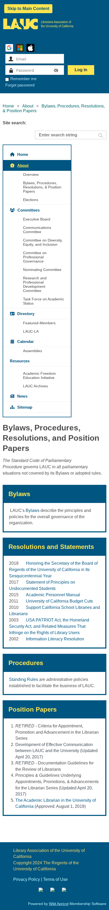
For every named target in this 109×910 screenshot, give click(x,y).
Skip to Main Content (28, 8)
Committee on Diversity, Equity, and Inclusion (43, 242)
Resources (20, 361)
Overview (31, 174)
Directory (25, 313)
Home (8, 106)
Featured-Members (39, 323)
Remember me (23, 78)
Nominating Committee (42, 270)
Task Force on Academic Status (43, 301)
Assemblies (32, 351)
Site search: (14, 123)
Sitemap (24, 407)
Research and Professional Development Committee (35, 284)
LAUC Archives (35, 386)
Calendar (25, 341)
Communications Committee (37, 229)
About (27, 106)
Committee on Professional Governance (35, 257)
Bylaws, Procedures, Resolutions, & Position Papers (42, 187)
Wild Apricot (59, 904)
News (22, 396)
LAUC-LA (31, 331)
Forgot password (19, 85)
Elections (30, 200)
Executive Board (36, 219)
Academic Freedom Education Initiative (39, 375)
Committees (28, 210)
